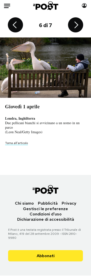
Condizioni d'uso (46, 214)
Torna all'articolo (16, 143)
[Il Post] (46, 5)
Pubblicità (48, 203)
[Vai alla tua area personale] (84, 5)
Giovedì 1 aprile (22, 106)
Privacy (69, 203)
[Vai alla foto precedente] (15, 25)
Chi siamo (24, 203)
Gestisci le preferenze (45, 208)
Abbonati (46, 255)
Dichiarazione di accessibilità (45, 219)
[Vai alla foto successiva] (75, 25)
